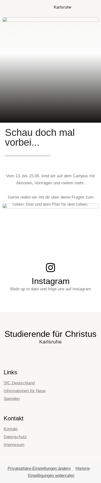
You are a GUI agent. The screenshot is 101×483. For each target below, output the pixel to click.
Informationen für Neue (25, 391)
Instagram (51, 281)
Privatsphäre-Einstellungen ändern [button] (39, 468)
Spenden (12, 398)
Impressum (14, 444)
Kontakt (11, 429)
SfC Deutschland (19, 383)
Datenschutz (15, 437)
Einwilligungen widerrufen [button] (51, 475)
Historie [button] (83, 468)
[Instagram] (50, 267)
